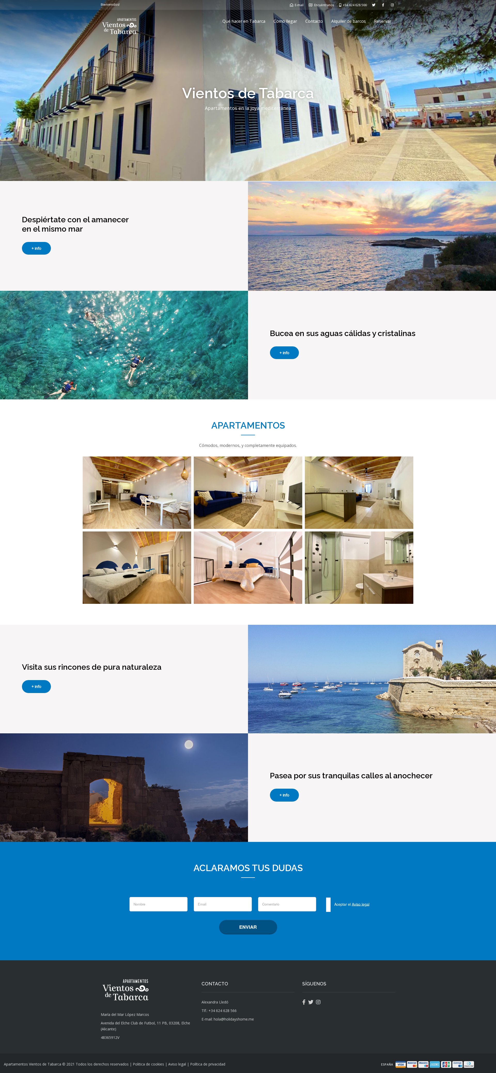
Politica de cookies (148, 1064)
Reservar (382, 21)
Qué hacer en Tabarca (243, 21)
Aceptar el (351, 904)
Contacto (314, 21)
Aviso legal (360, 904)
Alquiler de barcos (348, 21)
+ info (36, 248)
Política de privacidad (207, 1064)
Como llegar (285, 21)
